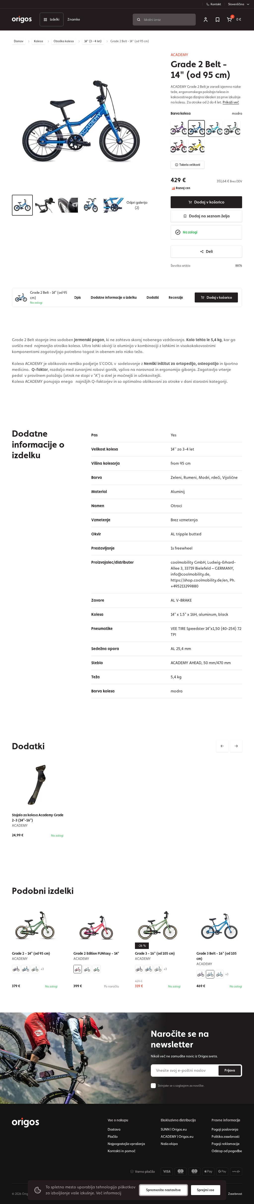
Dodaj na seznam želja (209, 216)
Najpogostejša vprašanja (126, 1144)
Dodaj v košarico (209, 202)
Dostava (114, 1129)
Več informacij (108, 1193)
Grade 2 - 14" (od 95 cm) (31, 953)
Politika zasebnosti (225, 1137)
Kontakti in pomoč (121, 1151)
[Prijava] (206, 20)
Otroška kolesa (64, 41)
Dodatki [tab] (153, 297)
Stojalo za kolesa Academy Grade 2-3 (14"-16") (38, 817)
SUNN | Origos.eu (174, 1129)
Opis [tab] (77, 297)
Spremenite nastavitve (163, 1190)
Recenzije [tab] (176, 297)
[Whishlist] (217, 20)
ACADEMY (179, 54)
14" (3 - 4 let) (93, 41)
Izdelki (54, 19)
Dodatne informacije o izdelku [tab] (114, 297)
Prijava (229, 1070)
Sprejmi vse (205, 1190)
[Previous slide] (222, 746)
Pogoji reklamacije (226, 1144)
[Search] (139, 20)
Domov (18, 41)
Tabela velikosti (189, 164)
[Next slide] (236, 746)
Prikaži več (231, 102)
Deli (209, 251)
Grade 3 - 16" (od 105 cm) (155, 953)
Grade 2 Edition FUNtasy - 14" (96, 953)
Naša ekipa (169, 1144)
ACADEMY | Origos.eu (177, 1137)
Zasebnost (235, 1194)
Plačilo (113, 1137)
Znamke (73, 19)
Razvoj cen (182, 188)
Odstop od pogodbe (227, 1151)
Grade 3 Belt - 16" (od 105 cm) (216, 956)
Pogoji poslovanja (225, 1129)
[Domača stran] (25, 1123)
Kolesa (38, 41)
